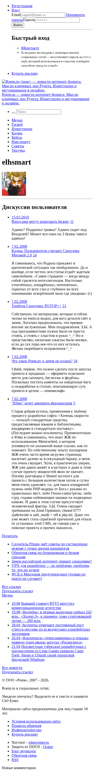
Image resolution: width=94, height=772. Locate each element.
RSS (15, 760)
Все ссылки (11, 587)
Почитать (10, 536)
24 (35, 255)
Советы (18, 146)
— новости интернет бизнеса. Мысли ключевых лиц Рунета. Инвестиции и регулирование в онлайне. (45, 98)
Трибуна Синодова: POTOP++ (36, 306)
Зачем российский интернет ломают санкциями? (52, 561)
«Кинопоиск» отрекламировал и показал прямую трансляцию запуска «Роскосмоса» (50, 640)
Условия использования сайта (36, 721)
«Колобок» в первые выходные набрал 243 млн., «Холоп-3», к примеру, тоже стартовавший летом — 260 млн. (52, 616)
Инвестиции (22, 129)
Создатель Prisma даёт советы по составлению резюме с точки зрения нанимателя (49, 546)
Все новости (12, 668)
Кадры (17, 133)
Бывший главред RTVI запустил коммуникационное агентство (43, 605)
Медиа (17, 120)
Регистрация (22, 6)
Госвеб (17, 124)
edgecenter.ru (39, 742)
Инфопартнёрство (26, 730)
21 (64, 306)
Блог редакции (24, 751)
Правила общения (26, 726)
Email (16, 15)
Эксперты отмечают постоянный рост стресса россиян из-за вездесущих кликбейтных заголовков (51, 629)
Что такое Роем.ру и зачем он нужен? (42, 361)
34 (75, 361)
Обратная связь (24, 755)
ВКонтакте (30, 48)
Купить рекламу (25, 73)
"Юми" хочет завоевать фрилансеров (42, 403)
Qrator (48, 747)
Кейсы (17, 137)
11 (72, 221)
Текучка (18, 150)
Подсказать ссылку (17, 591)
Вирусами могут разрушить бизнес (40, 221)
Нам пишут (21, 142)
